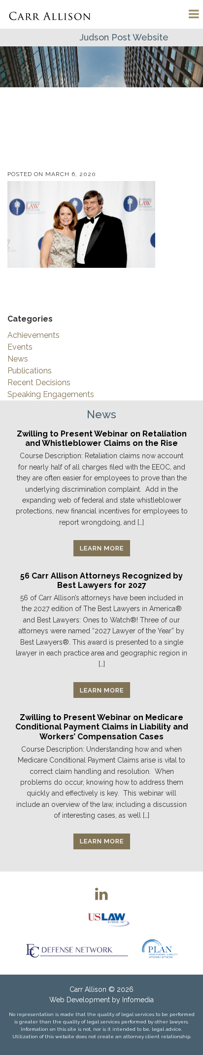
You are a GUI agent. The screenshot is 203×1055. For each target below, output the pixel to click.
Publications (29, 370)
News (17, 359)
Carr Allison (87, 989)
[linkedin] (101, 893)
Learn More (102, 548)
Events (20, 347)
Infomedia (138, 1000)
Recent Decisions (38, 382)
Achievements (33, 335)
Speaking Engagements (50, 394)
